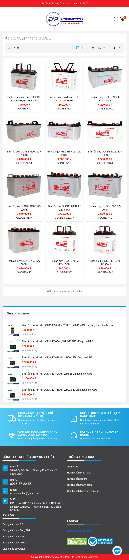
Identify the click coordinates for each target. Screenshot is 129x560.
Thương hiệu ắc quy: (63, 65)
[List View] (84, 48)
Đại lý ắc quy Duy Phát (79, 530)
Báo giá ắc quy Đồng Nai (16, 530)
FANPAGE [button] (74, 521)
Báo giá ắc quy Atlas (14, 548)
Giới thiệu (72, 466)
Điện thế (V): (59, 75)
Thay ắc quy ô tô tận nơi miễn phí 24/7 (66, 3)
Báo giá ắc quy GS (13, 524)
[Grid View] (78, 48)
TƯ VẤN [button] (8, 514)
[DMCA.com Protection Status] (77, 541)
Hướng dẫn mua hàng (79, 472)
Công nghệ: (58, 82)
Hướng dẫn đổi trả (77, 478)
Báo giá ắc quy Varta (14, 536)
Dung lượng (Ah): (102, 82)
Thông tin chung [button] (81, 457)
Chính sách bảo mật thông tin (83, 491)
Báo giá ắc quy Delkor (15, 542)
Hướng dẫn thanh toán (79, 484)
